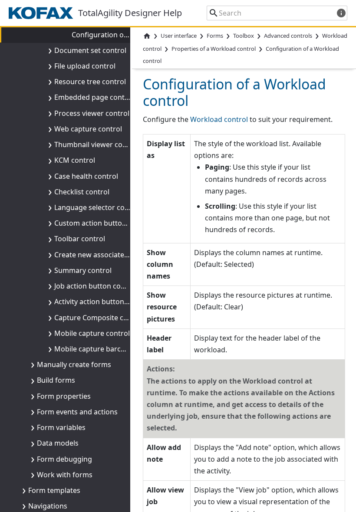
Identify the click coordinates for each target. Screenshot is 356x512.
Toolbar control (79, 238)
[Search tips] (341, 13)
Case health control (86, 176)
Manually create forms (74, 364)
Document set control (90, 50)
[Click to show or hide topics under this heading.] (48, 50)
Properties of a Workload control (213, 49)
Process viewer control (91, 113)
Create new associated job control (110, 254)
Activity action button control (102, 301)
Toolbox (243, 35)
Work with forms (64, 474)
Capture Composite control (99, 317)
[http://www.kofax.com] (43, 13)
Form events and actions (77, 412)
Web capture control (88, 129)
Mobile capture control (92, 333)
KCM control (74, 160)
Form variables (61, 427)
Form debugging (64, 459)
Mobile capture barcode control (106, 349)
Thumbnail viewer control (96, 144)
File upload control (84, 66)
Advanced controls (288, 35)
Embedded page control (94, 97)
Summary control (83, 270)
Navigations (47, 506)
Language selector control (97, 207)
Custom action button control (103, 223)
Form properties (64, 396)
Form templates (54, 490)
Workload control (219, 119)
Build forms (56, 380)
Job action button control (95, 286)
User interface (179, 35)
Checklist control (81, 192)
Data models (58, 443)
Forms (215, 35)
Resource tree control (90, 81)
